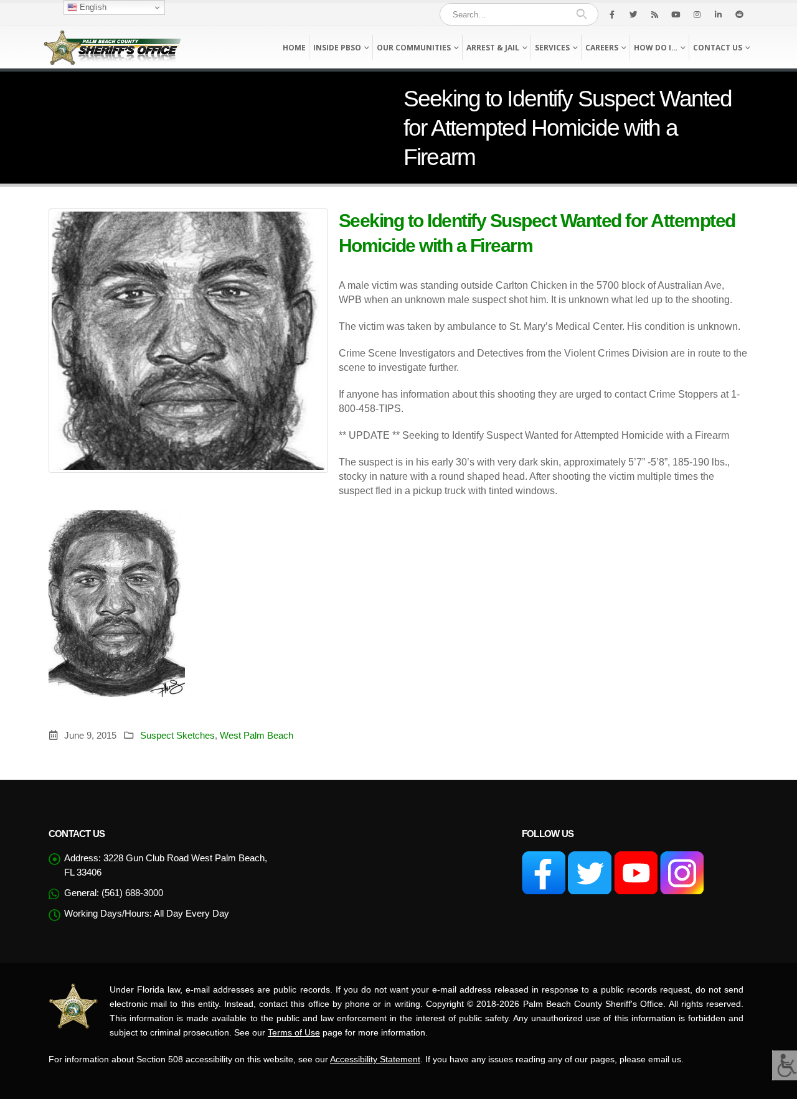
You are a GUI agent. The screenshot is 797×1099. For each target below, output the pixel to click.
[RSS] (654, 14)
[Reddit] (739, 14)
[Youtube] (675, 14)
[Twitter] (633, 14)
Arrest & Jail (492, 47)
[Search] (581, 14)
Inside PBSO (337, 47)
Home (294, 47)
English (91, 7)
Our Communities (414, 47)
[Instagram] (696, 14)
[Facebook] (612, 14)
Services (552, 47)
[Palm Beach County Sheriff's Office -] (112, 47)
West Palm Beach (256, 735)
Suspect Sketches (177, 735)
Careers (601, 47)
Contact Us (717, 47)
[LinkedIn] (718, 14)
